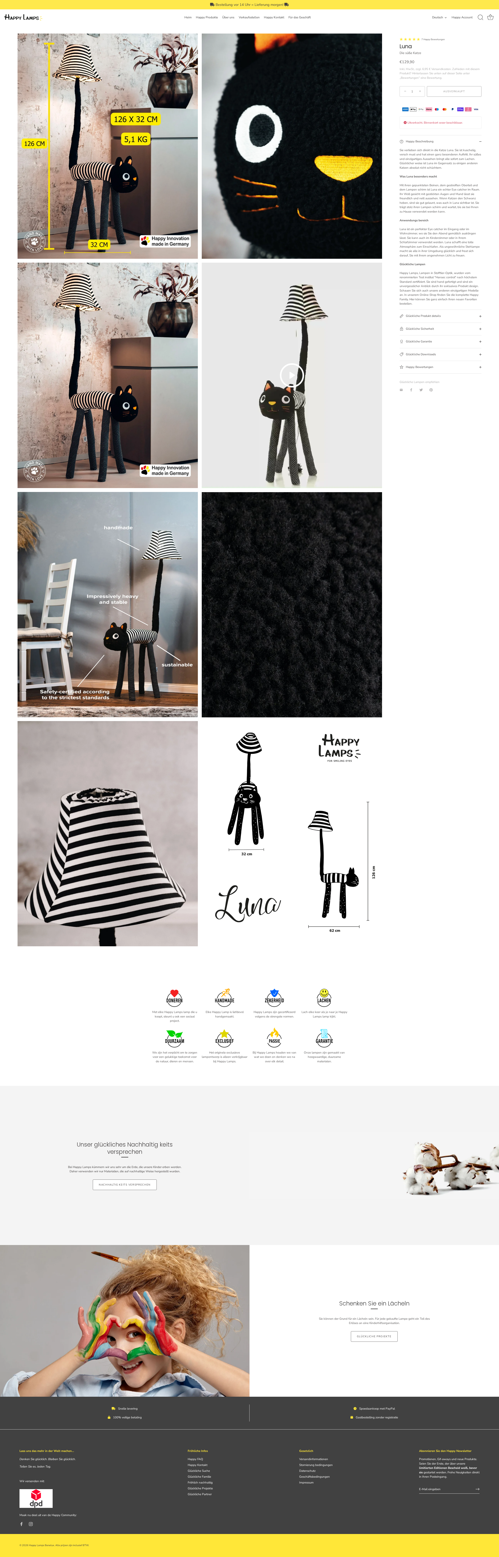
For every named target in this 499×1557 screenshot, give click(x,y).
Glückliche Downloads (420, 354)
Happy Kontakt (274, 17)
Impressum (306, 1482)
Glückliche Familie (199, 1477)
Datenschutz (307, 1471)
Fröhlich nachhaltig (200, 1482)
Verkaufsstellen (249, 17)
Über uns (228, 17)
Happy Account (462, 17)
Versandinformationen (313, 1459)
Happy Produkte (207, 17)
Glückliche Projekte (374, 1336)
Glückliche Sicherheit (419, 329)
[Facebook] (21, 1524)
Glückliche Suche (199, 1471)
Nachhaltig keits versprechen (125, 1185)
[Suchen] (480, 17)
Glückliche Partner (200, 1494)
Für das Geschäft (299, 17)
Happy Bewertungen (419, 367)
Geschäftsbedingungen (314, 1477)
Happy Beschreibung (419, 141)
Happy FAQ (195, 1459)
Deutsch (437, 17)
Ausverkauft (454, 91)
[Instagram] (31, 1524)
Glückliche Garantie (418, 341)
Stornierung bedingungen (316, 1465)
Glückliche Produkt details (423, 316)
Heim (188, 17)
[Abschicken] (478, 1489)
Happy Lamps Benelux (41, 1545)
